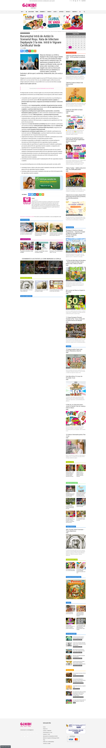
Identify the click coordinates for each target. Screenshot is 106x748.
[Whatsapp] (32, 51)
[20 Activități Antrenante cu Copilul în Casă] (69, 687)
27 (67, 39)
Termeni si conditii (46, 743)
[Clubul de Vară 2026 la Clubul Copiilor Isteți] (76, 122)
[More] (35, 51)
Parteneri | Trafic (46, 734)
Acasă (21, 31)
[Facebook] (70, 1)
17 (67, 45)
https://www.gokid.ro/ (35, 200)
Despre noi (45, 728)
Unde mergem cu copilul (70, 308)
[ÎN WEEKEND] (42, 267)
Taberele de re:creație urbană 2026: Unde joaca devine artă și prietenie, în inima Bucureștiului (76, 196)
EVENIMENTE (42, 11)
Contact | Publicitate (47, 730)
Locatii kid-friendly (25, 239)
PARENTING (74, 11)
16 (84, 43)
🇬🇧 (79, 11)
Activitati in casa (76, 688)
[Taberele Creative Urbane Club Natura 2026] (76, 94)
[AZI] (27, 267)
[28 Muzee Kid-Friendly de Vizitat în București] (81, 501)
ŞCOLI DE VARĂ (31, 11)
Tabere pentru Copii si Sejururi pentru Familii (74, 74)
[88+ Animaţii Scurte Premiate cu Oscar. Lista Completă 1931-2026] (69, 651)
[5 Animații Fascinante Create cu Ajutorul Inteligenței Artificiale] (69, 638)
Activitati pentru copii (26, 278)
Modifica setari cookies (5, 746)
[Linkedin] (76, 1)
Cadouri (67, 367)
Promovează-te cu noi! (47, 732)
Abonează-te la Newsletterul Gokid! (27, 216)
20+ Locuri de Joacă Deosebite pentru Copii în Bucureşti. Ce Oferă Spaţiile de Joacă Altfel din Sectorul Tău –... (70, 520)
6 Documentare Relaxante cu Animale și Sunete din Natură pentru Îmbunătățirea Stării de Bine (79, 680)
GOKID (24, 48)
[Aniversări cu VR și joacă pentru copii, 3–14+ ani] (56, 246)
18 (70, 45)
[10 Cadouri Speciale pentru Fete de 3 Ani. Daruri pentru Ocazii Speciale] (81, 608)
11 (70, 43)
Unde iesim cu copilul (72, 483)
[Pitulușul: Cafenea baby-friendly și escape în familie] (41, 246)
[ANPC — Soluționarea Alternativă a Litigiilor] (76, 725)
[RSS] (81, 1)
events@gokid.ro (30, 729)
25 (70, 47)
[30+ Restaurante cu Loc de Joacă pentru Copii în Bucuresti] (81, 514)
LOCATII (54, 11)
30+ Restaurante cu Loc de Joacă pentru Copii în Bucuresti (80, 519)
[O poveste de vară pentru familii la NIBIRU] (27, 246)
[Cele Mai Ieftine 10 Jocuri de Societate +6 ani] (76, 388)
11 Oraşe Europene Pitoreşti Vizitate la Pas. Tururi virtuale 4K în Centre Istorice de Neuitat (75, 319)
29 (81, 47)
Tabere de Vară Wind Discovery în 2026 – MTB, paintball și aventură (75, 56)
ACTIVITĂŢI (61, 11)
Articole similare (25, 220)
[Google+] (72, 1)
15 (81, 43)
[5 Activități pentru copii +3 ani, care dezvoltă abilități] (70, 565)
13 (75, 43)
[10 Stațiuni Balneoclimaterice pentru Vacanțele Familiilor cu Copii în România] (70, 488)
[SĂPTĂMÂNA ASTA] (56, 267)
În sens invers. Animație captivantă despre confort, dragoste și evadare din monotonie (79, 644)
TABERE (36, 11)
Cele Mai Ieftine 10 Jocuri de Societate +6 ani (74, 377)
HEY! (22, 11)
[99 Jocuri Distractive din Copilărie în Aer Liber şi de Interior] (56, 285)
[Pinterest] (79, 1)
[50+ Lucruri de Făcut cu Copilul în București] (76, 302)
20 (75, 45)
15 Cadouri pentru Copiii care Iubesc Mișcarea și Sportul (74, 350)
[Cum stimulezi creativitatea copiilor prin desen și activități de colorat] (27, 227)
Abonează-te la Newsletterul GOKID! (50, 736)
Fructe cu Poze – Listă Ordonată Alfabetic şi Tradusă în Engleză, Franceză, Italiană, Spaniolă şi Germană (70, 474)
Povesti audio (68, 548)
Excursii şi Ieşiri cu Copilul (70, 251)
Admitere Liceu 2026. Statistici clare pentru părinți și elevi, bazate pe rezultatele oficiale (41, 234)
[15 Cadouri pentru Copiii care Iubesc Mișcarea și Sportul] (76, 361)
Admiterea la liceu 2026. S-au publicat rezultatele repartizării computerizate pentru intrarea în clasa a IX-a (56, 234)
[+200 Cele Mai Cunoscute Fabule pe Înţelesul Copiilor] (41, 285)
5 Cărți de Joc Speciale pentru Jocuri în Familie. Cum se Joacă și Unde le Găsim (75, 406)
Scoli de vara (68, 101)
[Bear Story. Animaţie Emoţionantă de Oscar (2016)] (69, 657)
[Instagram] (74, 1)
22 (81, 45)
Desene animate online (78, 639)
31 (78, 39)
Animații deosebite (71, 633)
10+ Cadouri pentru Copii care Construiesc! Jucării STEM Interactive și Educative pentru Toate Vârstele (80, 627)
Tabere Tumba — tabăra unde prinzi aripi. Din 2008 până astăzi (76, 168)
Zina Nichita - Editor (70, 236)
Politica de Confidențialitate (48, 741)
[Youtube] (85, 1)
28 (70, 39)
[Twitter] (83, 1)
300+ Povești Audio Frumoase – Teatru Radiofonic (75, 530)
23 (84, 45)
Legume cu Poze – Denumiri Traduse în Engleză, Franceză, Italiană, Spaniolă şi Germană (79, 474)
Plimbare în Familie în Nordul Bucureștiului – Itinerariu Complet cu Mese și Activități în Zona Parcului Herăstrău (75, 233)
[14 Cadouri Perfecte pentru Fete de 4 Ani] (70, 608)
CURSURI (49, 11)
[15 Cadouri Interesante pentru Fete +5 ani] (76, 446)
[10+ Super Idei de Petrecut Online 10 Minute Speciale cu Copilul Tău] (69, 701)
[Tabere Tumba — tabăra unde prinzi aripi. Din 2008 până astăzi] (76, 180)
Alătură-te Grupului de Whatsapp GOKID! (51, 738)
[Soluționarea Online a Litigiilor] (76, 731)
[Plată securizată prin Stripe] (73, 738)
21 (78, 45)
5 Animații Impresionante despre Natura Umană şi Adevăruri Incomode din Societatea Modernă (79, 662)
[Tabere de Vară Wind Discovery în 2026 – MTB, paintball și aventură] (76, 67)
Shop (44, 739)
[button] (84, 11)
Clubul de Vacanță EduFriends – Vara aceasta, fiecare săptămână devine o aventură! (75, 139)
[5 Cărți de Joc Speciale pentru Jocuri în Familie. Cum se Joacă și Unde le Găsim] (76, 418)
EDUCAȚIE (68, 11)
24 (67, 47)
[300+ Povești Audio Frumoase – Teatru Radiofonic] (27, 285)
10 (67, 43)
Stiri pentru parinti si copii (27, 31)
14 (78, 43)
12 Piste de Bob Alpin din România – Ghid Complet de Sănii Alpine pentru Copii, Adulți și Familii (76, 262)
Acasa (44, 726)
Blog (74, 702)
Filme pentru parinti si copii (78, 675)
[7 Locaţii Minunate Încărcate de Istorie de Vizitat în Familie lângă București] (70, 501)
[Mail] (77, 1)
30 (75, 39)
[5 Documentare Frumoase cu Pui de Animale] (69, 675)
